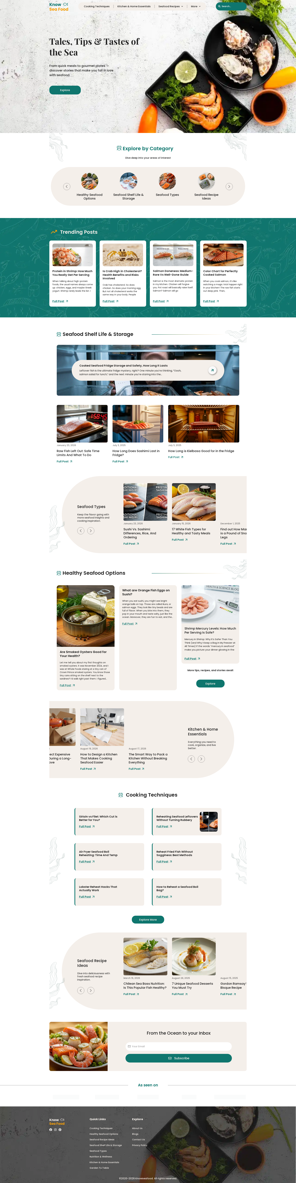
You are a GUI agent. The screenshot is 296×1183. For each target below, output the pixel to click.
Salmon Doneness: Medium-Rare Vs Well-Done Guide (173, 272)
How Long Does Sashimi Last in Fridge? (136, 453)
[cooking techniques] (131, 822)
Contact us (138, 1139)
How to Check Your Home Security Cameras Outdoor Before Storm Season (149, 758)
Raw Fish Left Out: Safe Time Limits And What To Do (78, 453)
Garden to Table (99, 1167)
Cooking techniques (97, 6)
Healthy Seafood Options (104, 1134)
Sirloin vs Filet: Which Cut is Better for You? (98, 818)
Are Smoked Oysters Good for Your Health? (83, 654)
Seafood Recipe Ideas (167, 197)
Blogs (135, 1134)
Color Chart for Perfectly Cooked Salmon (220, 273)
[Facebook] (50, 1129)
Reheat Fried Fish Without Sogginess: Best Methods (174, 853)
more (194, 6)
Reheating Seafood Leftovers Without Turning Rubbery (177, 818)
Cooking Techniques (206, 197)
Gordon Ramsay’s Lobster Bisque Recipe (192, 985)
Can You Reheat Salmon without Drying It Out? (239, 985)
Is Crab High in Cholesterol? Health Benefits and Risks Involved (122, 274)
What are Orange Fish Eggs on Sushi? (146, 592)
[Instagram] (55, 1129)
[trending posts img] (72, 255)
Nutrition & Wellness (101, 1156)
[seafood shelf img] (82, 424)
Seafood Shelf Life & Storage (89, 197)
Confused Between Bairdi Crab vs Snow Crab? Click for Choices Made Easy (240, 533)
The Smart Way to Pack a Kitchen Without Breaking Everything (99, 758)
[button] (66, 186)
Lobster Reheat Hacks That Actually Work (98, 888)
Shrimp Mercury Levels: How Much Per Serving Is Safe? (210, 630)
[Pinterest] (60, 1129)
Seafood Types (128, 195)
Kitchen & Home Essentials (134, 6)
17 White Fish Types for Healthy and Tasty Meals (142, 531)
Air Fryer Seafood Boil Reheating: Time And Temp (98, 853)
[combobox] (231, 6)
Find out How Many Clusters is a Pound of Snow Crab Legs (193, 533)
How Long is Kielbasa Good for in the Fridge (201, 451)
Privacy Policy (139, 1145)
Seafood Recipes (169, 6)
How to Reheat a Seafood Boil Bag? (177, 888)
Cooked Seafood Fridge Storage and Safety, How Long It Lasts (123, 365)
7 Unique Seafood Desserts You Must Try (144, 985)
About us (137, 1128)
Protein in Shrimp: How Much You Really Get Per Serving (72, 273)
